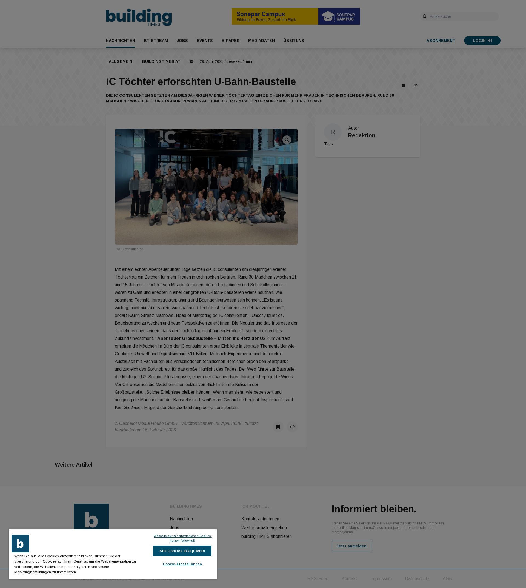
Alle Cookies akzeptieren (182, 551)
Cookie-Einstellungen (182, 564)
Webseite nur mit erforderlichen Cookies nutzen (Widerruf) (182, 538)
